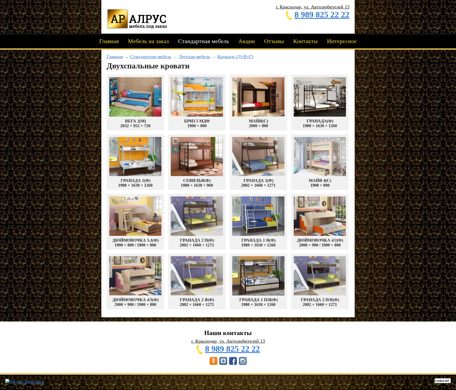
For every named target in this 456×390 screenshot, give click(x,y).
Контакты (305, 41)
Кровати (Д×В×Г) (235, 56)
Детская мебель (194, 56)
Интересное (342, 41)
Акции (246, 41)
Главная (109, 41)
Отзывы (274, 41)
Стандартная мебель (203, 41)
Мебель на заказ (148, 41)
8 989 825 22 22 (321, 14)
